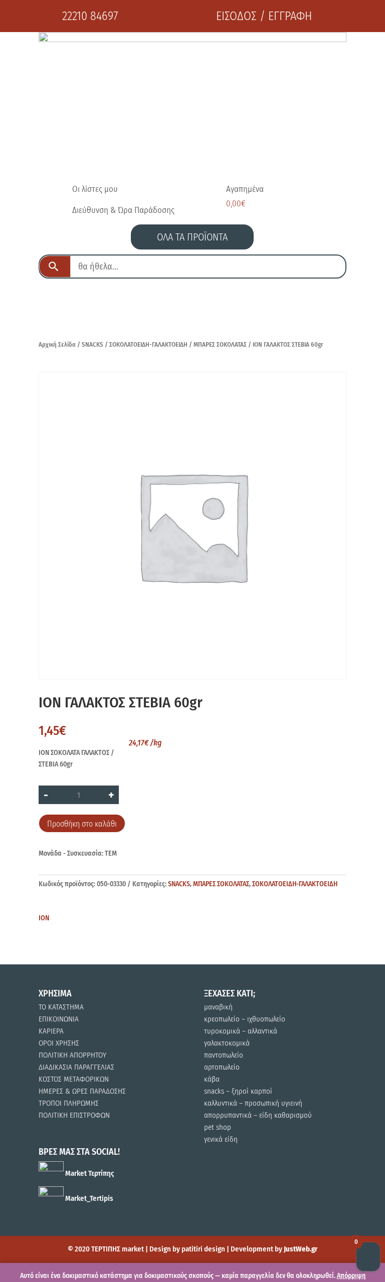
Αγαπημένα (245, 189)
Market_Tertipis (88, 1198)
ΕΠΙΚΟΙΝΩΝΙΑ (59, 1018)
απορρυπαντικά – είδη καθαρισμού (258, 1115)
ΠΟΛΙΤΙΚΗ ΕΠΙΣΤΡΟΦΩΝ (74, 1115)
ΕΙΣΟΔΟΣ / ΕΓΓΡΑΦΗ (264, 16)
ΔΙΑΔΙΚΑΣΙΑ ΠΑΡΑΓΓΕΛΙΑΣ (76, 1067)
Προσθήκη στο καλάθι (82, 824)
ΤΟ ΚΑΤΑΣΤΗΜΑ (61, 1006)
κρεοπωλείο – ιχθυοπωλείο (244, 1018)
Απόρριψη (351, 1275)
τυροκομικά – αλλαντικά (240, 1031)
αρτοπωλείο (222, 1067)
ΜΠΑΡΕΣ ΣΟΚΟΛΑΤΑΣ (220, 344)
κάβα (212, 1079)
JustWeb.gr (300, 1248)
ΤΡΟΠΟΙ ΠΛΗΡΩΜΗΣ (69, 1103)
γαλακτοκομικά (227, 1043)
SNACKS (92, 344)
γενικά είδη (221, 1139)
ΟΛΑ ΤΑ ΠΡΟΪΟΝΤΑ (192, 237)
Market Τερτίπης (89, 1173)
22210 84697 (90, 16)
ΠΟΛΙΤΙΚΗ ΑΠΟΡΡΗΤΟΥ (72, 1055)
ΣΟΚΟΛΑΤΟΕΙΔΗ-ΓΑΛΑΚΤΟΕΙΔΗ (148, 344)
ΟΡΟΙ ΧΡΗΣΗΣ (59, 1043)
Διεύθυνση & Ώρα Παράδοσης (123, 210)
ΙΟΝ (44, 918)
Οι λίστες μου (95, 189)
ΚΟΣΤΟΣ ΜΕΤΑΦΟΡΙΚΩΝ (74, 1079)
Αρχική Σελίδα (57, 344)
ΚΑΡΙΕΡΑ (51, 1031)
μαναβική (218, 1006)
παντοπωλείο (223, 1055)
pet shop (217, 1127)
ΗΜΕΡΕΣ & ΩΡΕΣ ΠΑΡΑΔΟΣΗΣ (82, 1091)
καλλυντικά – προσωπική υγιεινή (253, 1103)
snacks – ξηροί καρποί (238, 1091)
